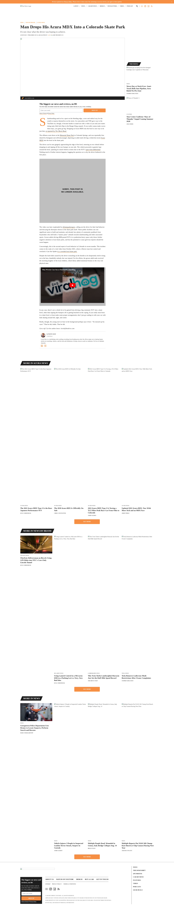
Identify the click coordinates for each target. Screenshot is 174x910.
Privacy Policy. (51, 113)
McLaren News (58, 673)
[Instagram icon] (50, 889)
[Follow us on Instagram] (145, 6)
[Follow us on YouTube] (142, 6)
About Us (49, 879)
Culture (129, 114)
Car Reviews (92, 6)
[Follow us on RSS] (152, 6)
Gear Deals (138, 890)
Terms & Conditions (69, 884)
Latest (76, 6)
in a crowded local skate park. (67, 251)
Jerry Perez (125, 513)
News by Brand (30, 22)
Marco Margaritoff (26, 733)
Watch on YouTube (65, 879)
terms (102, 900)
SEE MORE (87, 521)
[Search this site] (137, 6)
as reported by (56, 131)
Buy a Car (89, 879)
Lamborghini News (94, 673)
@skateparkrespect (69, 227)
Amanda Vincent (127, 850)
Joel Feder (130, 124)
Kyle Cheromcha (25, 513)
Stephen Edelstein (132, 93)
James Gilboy (92, 515)
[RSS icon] (58, 889)
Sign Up (95, 110)
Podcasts (137, 886)
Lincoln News (24, 555)
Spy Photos (137, 873)
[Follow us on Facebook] (148, 6)
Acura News (41, 22)
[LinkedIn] (42, 346)
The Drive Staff (93, 680)
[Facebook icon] (54, 889)
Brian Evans (91, 848)
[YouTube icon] (46, 889)
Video (122, 6)
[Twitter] (45, 346)
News (83, 6)
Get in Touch (102, 879)
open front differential (93, 149)
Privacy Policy (68, 1)
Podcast (130, 6)
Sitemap (47, 884)
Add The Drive (57, 35)
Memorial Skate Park (67, 135)
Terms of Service (43, 113)
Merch (102, 6)
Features (137, 880)
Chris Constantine (60, 513)
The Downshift (139, 870)
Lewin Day (23, 35)
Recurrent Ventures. (55, 895)
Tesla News (125, 673)
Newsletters (112, 6)
